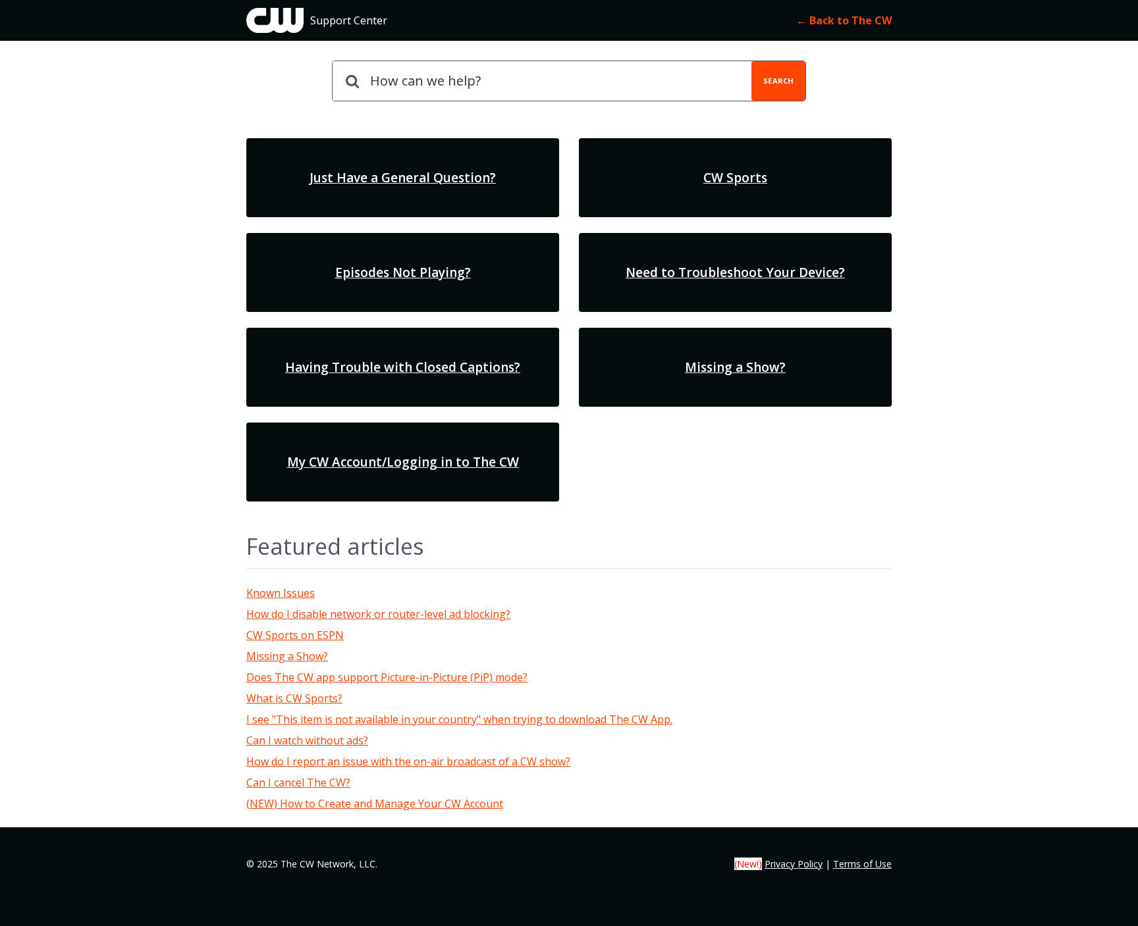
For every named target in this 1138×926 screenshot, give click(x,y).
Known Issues (280, 593)
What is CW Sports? (294, 698)
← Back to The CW (844, 20)
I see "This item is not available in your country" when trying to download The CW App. (459, 719)
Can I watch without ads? (307, 740)
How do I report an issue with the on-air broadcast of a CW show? (408, 761)
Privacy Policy (794, 864)
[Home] (275, 20)
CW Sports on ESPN (295, 635)
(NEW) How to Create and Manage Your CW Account (374, 803)
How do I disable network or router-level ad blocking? (378, 614)
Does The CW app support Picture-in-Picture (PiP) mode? (387, 677)
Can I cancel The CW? (298, 782)
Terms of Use (862, 864)
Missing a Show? (287, 656)
